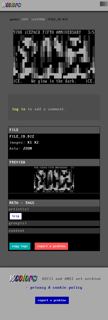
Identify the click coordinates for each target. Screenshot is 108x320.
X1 (30, 143)
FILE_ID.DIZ (22, 137)
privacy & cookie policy (56, 288)
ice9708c (38, 19)
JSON (27, 149)
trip (15, 216)
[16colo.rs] (12, 5)
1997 (24, 19)
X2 (36, 143)
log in (19, 109)
